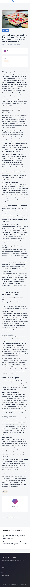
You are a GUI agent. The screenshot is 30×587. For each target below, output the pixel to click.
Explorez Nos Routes (8, 557)
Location (8, 6)
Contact (3, 578)
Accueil (3, 6)
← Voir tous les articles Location (10, 517)
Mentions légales (5, 575)
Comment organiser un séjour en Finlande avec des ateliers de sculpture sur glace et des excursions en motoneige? (15, 543)
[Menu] (17, 1)
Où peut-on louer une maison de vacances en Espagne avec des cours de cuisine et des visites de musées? (14, 537)
